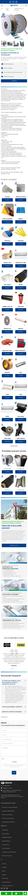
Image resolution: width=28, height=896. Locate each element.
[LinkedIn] (10, 2)
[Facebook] (13, 2)
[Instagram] (16, 2)
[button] (3, 44)
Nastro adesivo (7, 9)
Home (2, 9)
